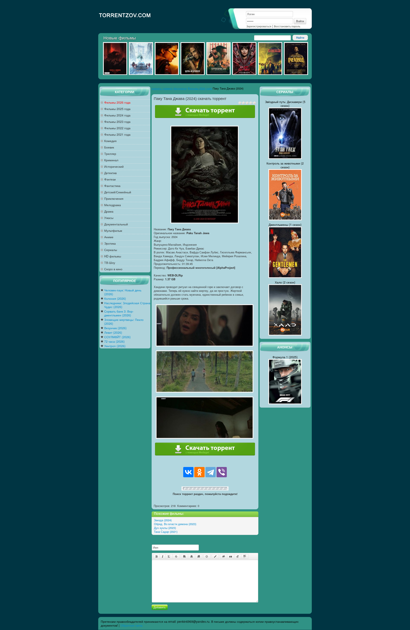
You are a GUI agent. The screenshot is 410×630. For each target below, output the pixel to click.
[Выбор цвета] (215, 556)
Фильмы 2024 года (117, 115)
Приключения (113, 199)
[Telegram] (210, 472)
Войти (300, 21)
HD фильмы (112, 256)
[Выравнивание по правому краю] (198, 556)
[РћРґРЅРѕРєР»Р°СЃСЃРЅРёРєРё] (199, 472)
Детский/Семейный (117, 192)
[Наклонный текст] (163, 556)
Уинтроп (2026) (115, 346)
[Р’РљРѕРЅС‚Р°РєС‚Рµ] (188, 472)
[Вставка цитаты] (230, 556)
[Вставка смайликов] (207, 556)
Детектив (110, 173)
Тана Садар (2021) (165, 532)
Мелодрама (112, 205)
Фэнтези (110, 179)
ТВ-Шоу (109, 263)
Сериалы (110, 250)
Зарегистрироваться (258, 26)
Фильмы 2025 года (117, 109)
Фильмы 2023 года (117, 122)
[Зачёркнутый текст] (176, 556)
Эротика (110, 243)
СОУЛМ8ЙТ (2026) (117, 337)
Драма (108, 211)
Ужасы (108, 218)
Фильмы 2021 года (117, 134)
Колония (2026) (115, 299)
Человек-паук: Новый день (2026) (122, 292)
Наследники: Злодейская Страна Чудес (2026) (127, 305)
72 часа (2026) (114, 341)
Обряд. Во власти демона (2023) (175, 524)
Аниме (108, 237)
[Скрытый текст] (223, 556)
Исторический (114, 166)
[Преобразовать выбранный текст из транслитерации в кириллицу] (237, 556)
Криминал (111, 160)
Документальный (116, 224)
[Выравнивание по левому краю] (184, 556)
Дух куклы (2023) (165, 528)
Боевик (109, 147)
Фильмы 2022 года (117, 128)
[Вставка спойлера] (244, 556)
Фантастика (112, 186)
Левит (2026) (113, 332)
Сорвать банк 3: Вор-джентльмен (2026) (119, 313)
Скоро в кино (113, 269)
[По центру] (191, 556)
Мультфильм (113, 231)
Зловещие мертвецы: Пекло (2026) (124, 322)
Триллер (110, 154)
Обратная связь (131, 625)
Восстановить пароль (287, 26)
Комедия (110, 141)
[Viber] (222, 472)
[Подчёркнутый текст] (169, 556)
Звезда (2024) (163, 520)
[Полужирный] (156, 556)
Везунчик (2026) (115, 328)
